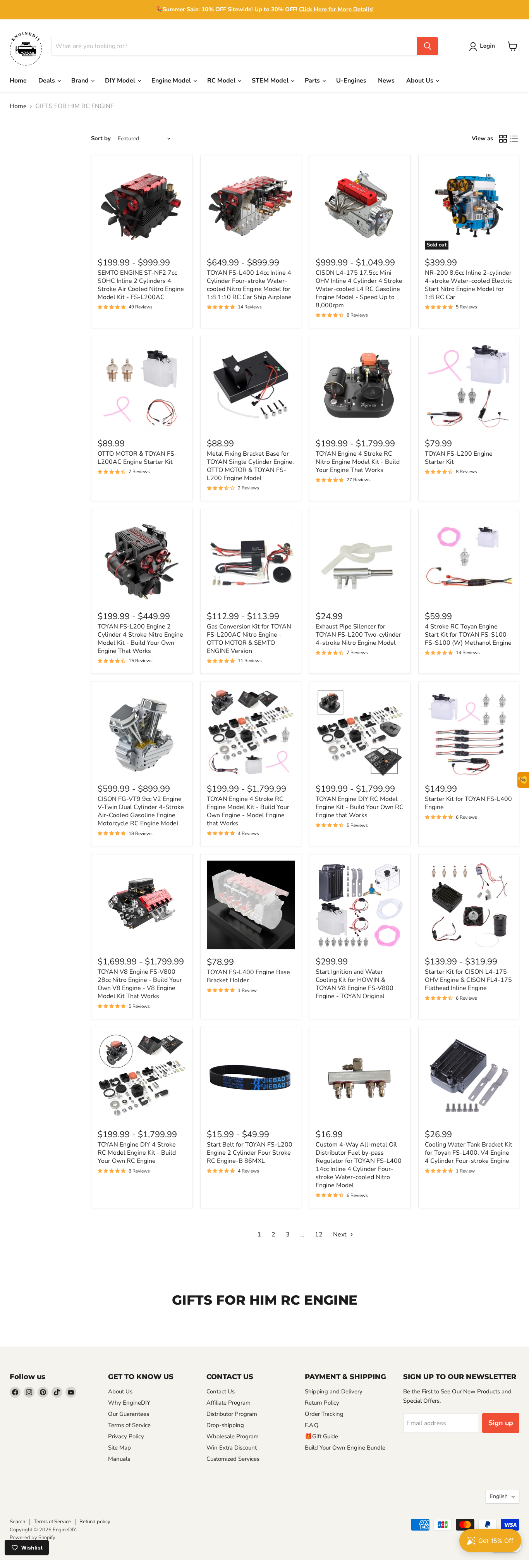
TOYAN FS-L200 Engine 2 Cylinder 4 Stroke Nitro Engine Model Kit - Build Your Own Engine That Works (140, 638)
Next (340, 1234)
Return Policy (322, 1403)
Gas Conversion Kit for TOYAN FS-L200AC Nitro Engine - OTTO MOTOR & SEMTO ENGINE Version (249, 638)
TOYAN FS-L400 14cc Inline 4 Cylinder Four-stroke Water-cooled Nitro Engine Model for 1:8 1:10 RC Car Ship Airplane (249, 285)
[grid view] (503, 138)
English (499, 1496)
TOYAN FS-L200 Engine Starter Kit (459, 457)
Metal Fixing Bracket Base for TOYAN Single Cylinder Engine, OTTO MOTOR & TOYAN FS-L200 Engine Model (250, 465)
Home (18, 80)
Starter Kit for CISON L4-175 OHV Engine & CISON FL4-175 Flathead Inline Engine (468, 980)
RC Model (222, 80)
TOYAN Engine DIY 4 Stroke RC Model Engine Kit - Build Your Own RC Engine (137, 1152)
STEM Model (271, 80)
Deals (47, 80)
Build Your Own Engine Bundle (345, 1448)
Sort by (101, 138)
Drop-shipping (225, 1425)
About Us (420, 80)
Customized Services (232, 1459)
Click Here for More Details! (336, 9)
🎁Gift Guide (321, 1436)
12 (319, 1234)
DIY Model (121, 80)
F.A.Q (312, 1425)
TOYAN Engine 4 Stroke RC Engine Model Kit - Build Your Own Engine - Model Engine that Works (248, 811)
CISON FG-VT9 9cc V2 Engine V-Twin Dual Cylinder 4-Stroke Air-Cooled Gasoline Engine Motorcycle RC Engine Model (141, 811)
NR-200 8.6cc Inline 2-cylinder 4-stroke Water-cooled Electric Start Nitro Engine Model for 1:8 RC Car (468, 285)
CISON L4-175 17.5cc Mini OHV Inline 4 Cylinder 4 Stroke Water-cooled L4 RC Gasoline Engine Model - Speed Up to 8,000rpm (359, 289)
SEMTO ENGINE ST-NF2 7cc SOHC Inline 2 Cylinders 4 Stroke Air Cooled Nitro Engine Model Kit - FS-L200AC (141, 285)
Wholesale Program (232, 1436)
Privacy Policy (126, 1436)
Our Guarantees (128, 1414)
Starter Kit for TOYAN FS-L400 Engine (468, 803)
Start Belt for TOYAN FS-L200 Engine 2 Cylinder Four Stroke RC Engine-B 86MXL (249, 1152)
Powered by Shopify (32, 1537)
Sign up (500, 1422)
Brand (80, 80)
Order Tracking (324, 1414)
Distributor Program (231, 1414)
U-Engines (351, 80)
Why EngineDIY (129, 1403)
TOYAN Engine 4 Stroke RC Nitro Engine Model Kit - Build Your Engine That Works (358, 461)
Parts (313, 80)
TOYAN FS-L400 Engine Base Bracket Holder (248, 976)
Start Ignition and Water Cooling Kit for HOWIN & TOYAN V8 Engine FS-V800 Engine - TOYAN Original (354, 984)
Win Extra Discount (231, 1448)
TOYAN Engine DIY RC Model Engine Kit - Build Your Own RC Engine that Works (360, 807)
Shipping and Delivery (333, 1391)
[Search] (427, 46)
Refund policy (94, 1521)
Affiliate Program (228, 1403)
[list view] (513, 138)
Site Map (119, 1448)
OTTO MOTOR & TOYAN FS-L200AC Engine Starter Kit (137, 457)
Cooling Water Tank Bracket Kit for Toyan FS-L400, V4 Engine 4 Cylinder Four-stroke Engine (468, 1152)
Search (17, 1521)
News (386, 80)
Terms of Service (129, 1425)
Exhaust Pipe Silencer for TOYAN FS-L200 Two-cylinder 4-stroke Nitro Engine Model (358, 634)
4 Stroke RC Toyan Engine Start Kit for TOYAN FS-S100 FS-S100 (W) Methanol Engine (468, 634)
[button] (483, 46)
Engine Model (171, 80)
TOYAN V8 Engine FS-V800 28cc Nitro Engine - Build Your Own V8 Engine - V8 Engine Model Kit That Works (140, 984)
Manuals (119, 1459)
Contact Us (220, 1391)
